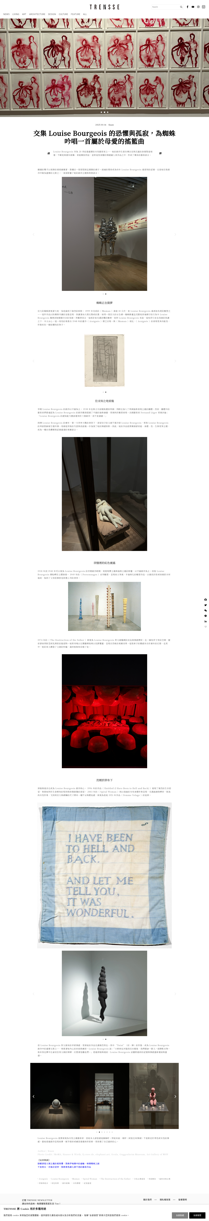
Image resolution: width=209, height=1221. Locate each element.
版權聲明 (182, 1200)
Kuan (111, 125)
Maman (76, 1179)
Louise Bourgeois (60, 1179)
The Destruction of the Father (116, 1179)
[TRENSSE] (104, 7)
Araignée (43, 1179)
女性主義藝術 (139, 1179)
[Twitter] (205, 605)
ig (198, 7)
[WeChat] (205, 610)
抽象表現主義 (164, 1179)
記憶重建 (87, 1183)
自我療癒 (76, 1183)
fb (187, 7)
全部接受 (197, 1215)
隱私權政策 (165, 1200)
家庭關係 (152, 1179)
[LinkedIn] (205, 621)
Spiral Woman (90, 1179)
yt (193, 7)
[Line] (205, 616)
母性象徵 (55, 1183)
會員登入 (204, 7)
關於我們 (147, 1200)
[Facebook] (205, 599)
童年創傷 (66, 1183)
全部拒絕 (180, 1215)
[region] (104, 1213)
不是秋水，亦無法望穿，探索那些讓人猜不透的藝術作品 (64, 1166)
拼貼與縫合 (43, 1183)
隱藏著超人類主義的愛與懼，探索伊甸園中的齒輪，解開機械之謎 (69, 1163)
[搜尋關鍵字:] (165, 7)
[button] (101, 112)
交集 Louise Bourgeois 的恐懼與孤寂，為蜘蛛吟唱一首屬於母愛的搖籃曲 (104, 137)
